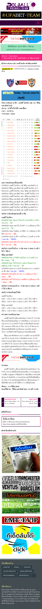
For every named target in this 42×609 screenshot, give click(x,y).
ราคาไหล (8, 93)
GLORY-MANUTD (9, 571)
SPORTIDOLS (24, 575)
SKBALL (17, 567)
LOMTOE (6, 567)
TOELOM (27, 567)
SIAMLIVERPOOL (26, 571)
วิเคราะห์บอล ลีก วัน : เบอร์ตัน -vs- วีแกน (29, 402)
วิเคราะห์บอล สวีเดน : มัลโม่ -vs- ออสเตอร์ (12, 402)
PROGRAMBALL (9, 575)
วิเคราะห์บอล (13, 56)
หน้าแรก (4, 56)
